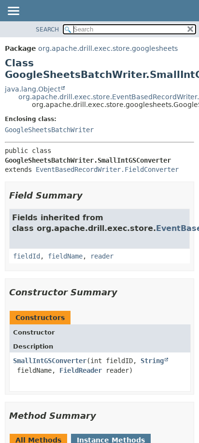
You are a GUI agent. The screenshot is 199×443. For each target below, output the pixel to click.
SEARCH (47, 29)
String (152, 361)
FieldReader (80, 370)
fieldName (65, 256)
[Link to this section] (89, 195)
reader (102, 256)
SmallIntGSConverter (49, 361)
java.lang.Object (32, 89)
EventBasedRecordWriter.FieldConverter (107, 169)
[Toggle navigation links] (13, 11)
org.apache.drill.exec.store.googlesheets (108, 48)
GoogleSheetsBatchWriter (49, 130)
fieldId (26, 256)
